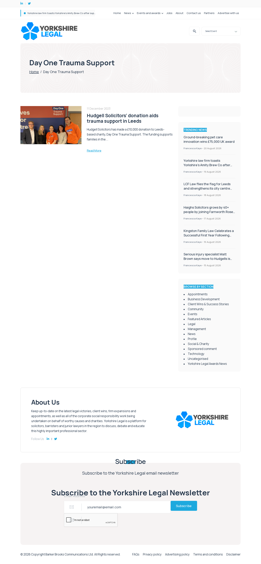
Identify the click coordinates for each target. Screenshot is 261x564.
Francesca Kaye (193, 148)
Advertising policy (177, 554)
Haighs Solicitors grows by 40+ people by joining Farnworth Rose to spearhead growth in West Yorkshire (208, 214)
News (127, 13)
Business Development (204, 299)
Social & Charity (198, 344)
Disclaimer (233, 554)
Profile (192, 339)
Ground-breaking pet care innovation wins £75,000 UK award (209, 139)
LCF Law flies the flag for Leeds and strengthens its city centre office (207, 188)
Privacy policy (152, 554)
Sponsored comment (202, 349)
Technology (196, 354)
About (179, 13)
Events (192, 314)
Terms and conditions (208, 554)
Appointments (198, 294)
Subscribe (184, 506)
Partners (209, 13)
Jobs (169, 13)
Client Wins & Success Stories (208, 304)
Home (117, 13)
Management (197, 329)
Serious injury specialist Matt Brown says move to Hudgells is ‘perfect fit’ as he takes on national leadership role (207, 261)
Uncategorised (198, 359)
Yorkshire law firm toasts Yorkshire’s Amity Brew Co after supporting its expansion (72, 13)
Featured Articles (199, 319)
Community (196, 309)
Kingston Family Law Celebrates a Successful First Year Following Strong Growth (209, 235)
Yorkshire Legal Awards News (207, 364)
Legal (191, 324)
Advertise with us (228, 13)
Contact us (194, 13)
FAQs (135, 554)
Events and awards (149, 13)
